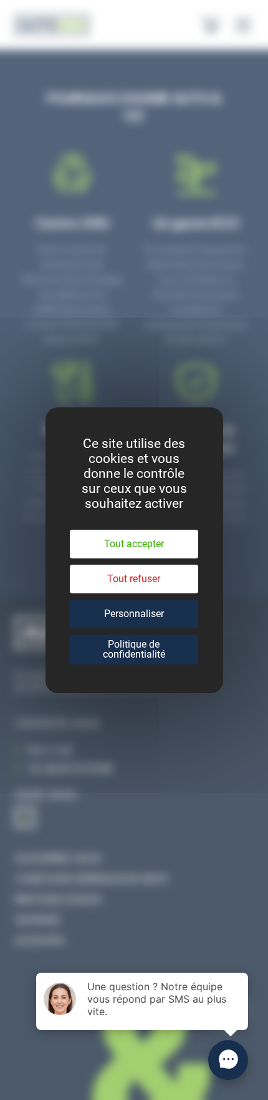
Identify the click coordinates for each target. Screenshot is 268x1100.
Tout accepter (134, 544)
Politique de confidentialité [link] (134, 649)
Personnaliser (134, 614)
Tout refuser (133, 579)
